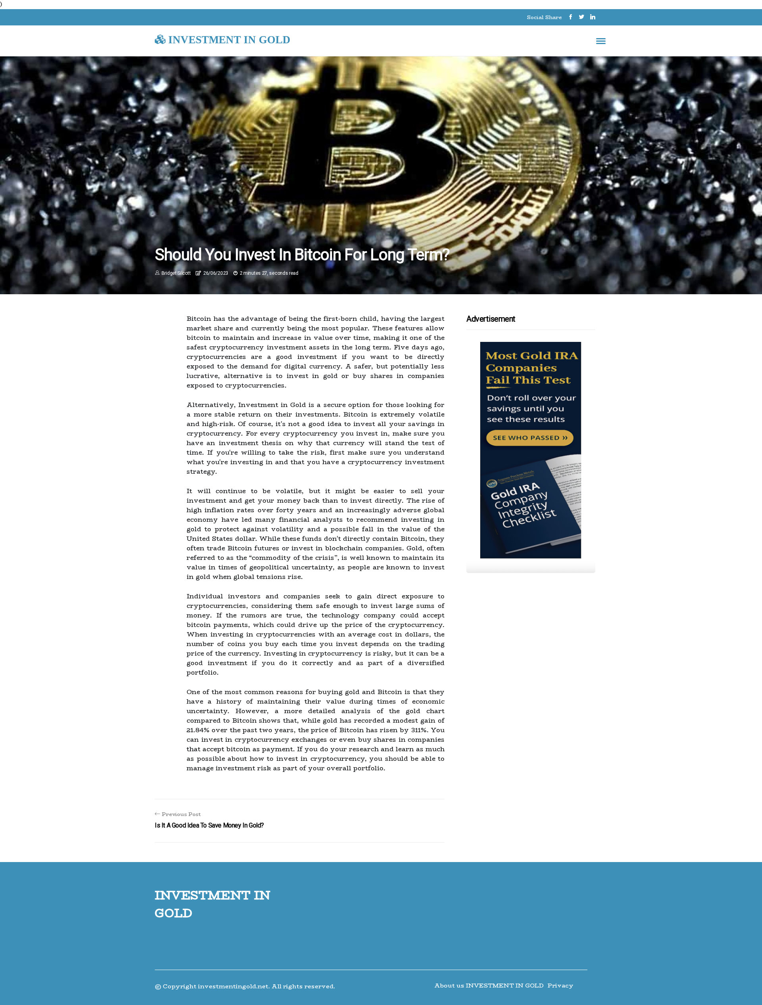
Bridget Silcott (176, 273)
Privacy (560, 985)
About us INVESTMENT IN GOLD (489, 985)
